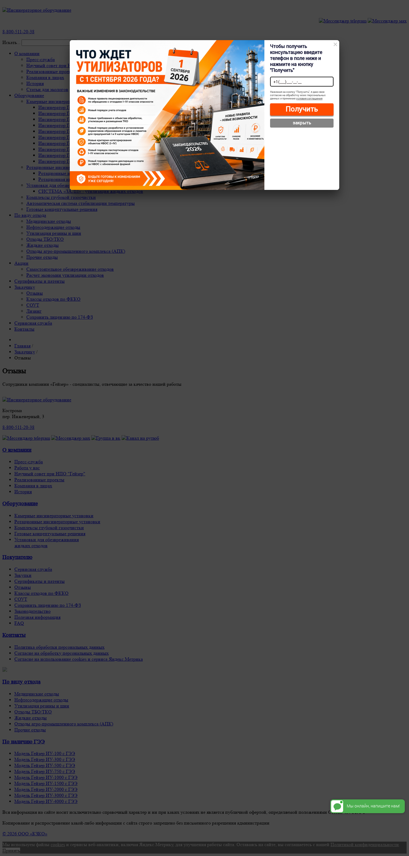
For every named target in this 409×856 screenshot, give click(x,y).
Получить (302, 109)
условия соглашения (309, 98)
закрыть (302, 122)
